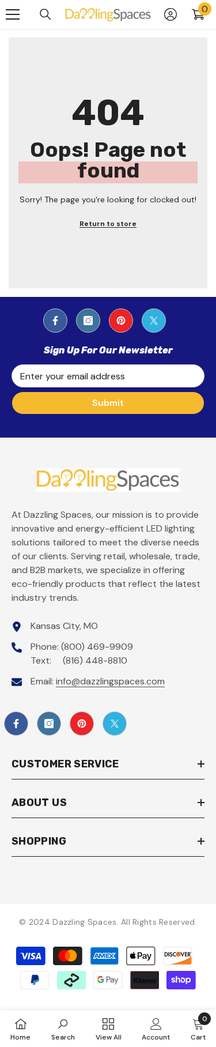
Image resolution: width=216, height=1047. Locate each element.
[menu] (13, 14)
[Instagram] (88, 320)
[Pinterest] (121, 320)
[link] (63, 1028)
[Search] (45, 14)
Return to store (108, 223)
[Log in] (170, 14)
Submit (108, 403)
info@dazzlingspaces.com (110, 681)
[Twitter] (154, 320)
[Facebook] (55, 320)
